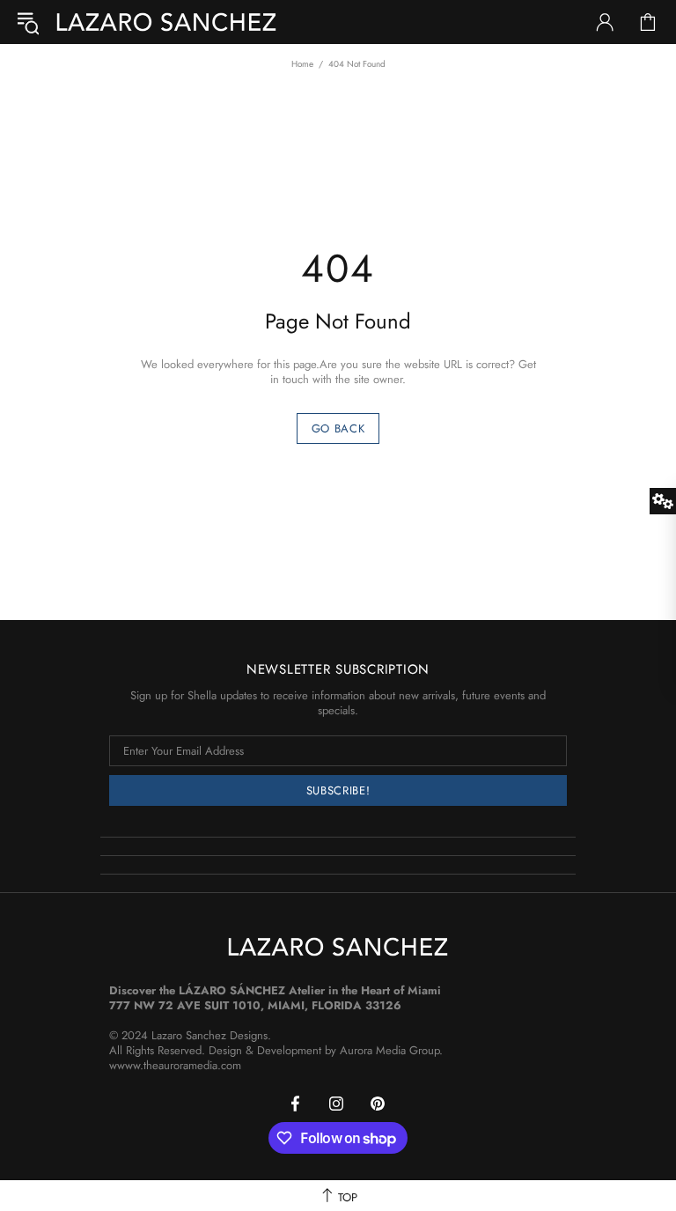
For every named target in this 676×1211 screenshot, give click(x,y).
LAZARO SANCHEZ (166, 22)
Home (302, 63)
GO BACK (338, 428)
